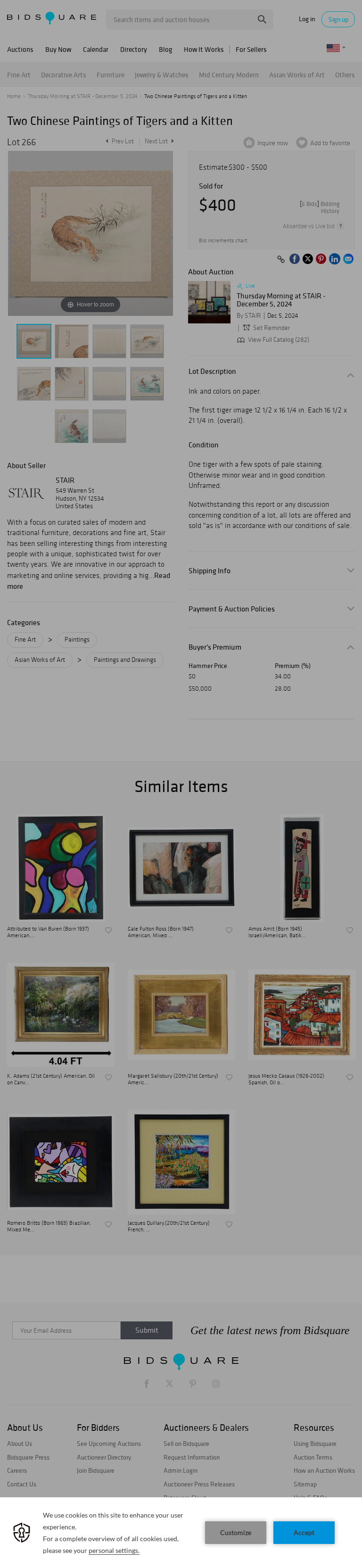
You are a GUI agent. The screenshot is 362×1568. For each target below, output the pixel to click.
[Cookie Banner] (181, 1532)
